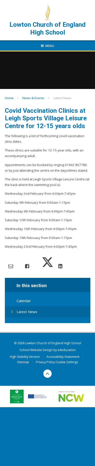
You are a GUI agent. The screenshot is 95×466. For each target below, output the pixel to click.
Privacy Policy (45, 362)
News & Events (33, 98)
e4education (66, 350)
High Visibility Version (25, 357)
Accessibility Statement (63, 357)
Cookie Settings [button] (67, 362)
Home (9, 98)
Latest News (62, 98)
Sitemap (23, 362)
